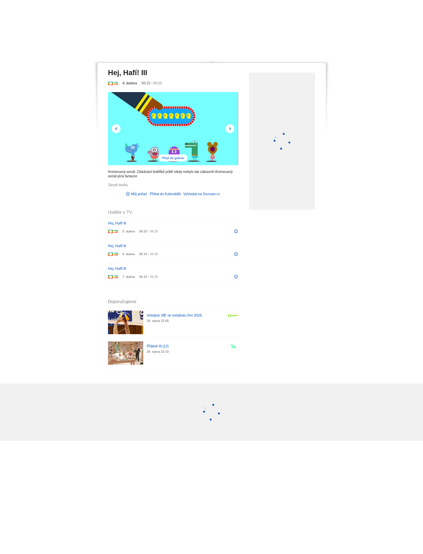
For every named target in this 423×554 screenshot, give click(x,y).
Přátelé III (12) (158, 346)
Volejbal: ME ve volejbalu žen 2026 (174, 315)
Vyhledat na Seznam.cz (201, 194)
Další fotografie (230, 128)
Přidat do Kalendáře (165, 194)
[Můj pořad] (236, 231)
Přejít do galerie (173, 158)
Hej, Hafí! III (117, 223)
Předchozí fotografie (116, 128)
